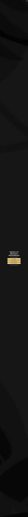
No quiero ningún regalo (14, 265)
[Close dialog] (27, 0)
